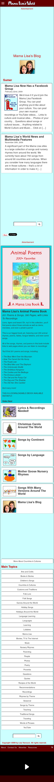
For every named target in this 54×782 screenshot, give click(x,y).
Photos (27, 660)
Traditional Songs (27, 714)
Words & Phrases (27, 723)
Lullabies (27, 629)
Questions (27, 674)
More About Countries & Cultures (27, 561)
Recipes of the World (27, 683)
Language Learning (27, 616)
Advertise (22, 747)
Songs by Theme (27, 705)
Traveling (27, 718)
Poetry (27, 665)
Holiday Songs (27, 607)
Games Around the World (27, 602)
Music (27, 643)
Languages (27, 620)
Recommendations (27, 687)
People (27, 656)
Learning (27, 625)
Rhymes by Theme (27, 696)
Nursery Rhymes (27, 647)
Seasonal (27, 700)
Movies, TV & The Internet (27, 638)
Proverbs (27, 669)
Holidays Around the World (27, 611)
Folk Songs (27, 598)
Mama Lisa (27, 634)
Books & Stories (27, 576)
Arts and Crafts (27, 571)
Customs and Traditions (27, 589)
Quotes (27, 678)
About (3, 747)
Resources (32, 747)
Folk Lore (27, 594)
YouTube (27, 727)
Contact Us (12, 747)
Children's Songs (27, 580)
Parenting (27, 651)
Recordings (27, 691)
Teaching (27, 709)
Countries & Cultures (27, 585)
